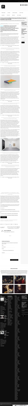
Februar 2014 (18, 390)
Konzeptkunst (16, 226)
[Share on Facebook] (1, 224)
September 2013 (16, 395)
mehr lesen (2, 313)
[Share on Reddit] (12, 224)
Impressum (22, 1)
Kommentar (3, 252)
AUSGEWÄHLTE (11, 227)
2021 (3, 227)
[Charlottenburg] (8, 227)
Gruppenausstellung (12, 226)
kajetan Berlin (17, 228)
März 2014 (16, 390)
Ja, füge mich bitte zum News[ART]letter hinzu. (8, 250)
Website (3, 248)
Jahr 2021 (15, 228)
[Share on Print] (17, 224)
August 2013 (16, 396)
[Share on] (11, 224)
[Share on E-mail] (15, 224)
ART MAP (9, 12)
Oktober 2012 (16, 399)
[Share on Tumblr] (10, 224)
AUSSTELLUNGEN (14, 12)
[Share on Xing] (14, 224)
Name (3, 245)
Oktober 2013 (16, 394)
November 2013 (16, 393)
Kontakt (19, 1)
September (2, 227)
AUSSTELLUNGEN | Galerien (16, 227)
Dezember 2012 (16, 397)
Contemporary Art (9, 226)
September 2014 (16, 389)
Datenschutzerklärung (23, 403)
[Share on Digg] (8, 224)
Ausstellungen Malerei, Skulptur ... (11, 228)
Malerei (18, 226)
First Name (23, 34)
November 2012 (16, 398)
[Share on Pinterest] (5, 224)
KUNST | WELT (21, 12)
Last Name (23, 37)
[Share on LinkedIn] (7, 224)
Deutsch (26, 1)
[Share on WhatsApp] (2, 224)
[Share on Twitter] (4, 224)
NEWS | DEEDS (3, 12)
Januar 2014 (16, 391)
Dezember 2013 (16, 392)
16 (0, 227)
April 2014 (19, 389)
